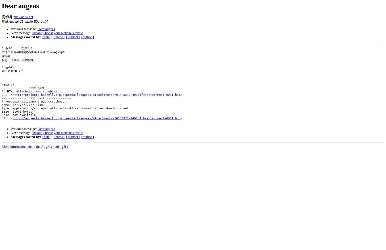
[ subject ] (73, 37)
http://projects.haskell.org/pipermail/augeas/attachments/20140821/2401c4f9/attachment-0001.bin (96, 118)
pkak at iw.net (23, 17)
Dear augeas (46, 29)
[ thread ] (58, 37)
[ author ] (87, 37)
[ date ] (47, 37)
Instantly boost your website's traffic (57, 33)
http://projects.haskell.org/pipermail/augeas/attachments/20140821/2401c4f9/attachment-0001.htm (96, 94)
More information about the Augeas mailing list (35, 147)
